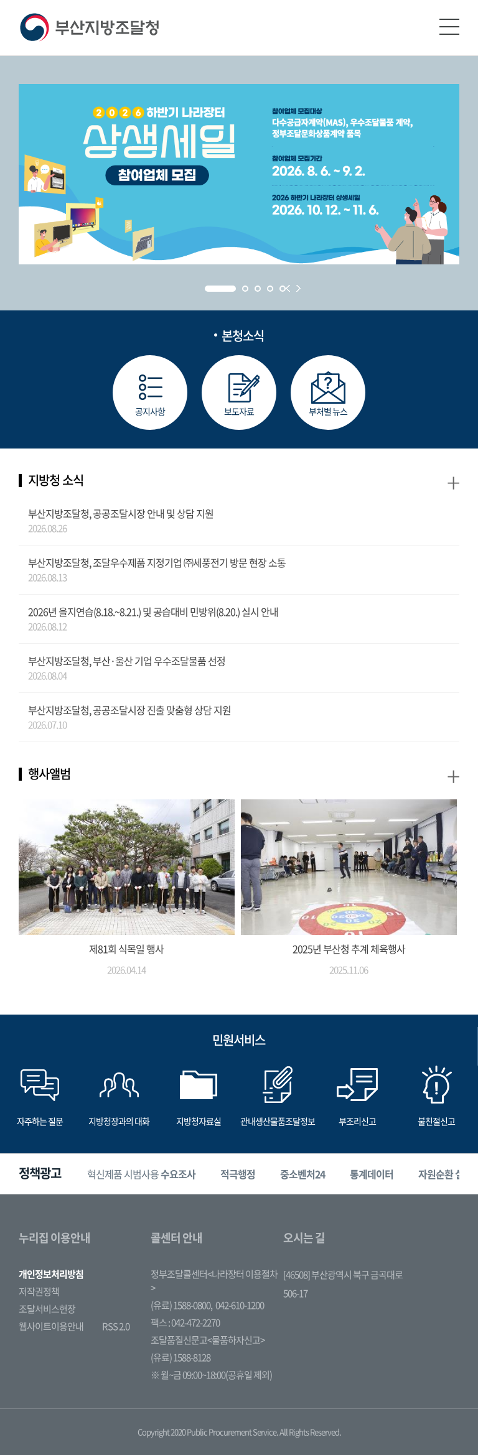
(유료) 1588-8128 (180, 1357)
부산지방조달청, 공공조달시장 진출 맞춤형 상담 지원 (129, 709)
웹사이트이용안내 (51, 1326)
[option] (141, 1174)
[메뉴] (449, 27)
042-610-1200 (239, 1305)
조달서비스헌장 (47, 1309)
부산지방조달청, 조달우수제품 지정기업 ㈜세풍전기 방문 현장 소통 (157, 562)
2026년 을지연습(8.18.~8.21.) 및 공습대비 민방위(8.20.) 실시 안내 (153, 611)
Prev (288, 288)
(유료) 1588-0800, (181, 1305)
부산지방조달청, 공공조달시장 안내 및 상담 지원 (120, 513)
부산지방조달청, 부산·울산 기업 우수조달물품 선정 (126, 660)
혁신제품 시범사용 (141, 1173)
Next (298, 288)
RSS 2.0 (115, 1326)
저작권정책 (39, 1291)
